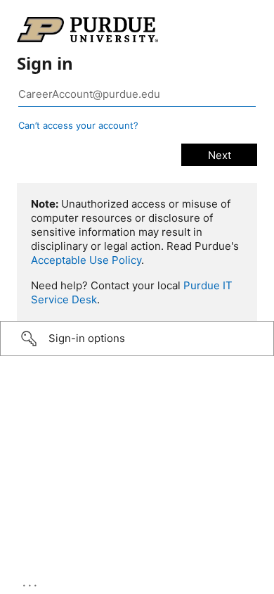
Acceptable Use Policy (86, 260)
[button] (137, 338)
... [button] (30, 582)
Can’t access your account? (78, 125)
